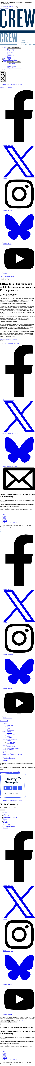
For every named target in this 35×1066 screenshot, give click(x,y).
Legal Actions (7, 58)
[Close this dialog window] (0, 1024)
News (5, 61)
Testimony (9, 737)
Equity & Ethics (11, 50)
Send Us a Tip (7, 752)
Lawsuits (9, 733)
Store (4, 69)
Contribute (12, 84)
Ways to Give (10, 55)
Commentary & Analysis (13, 64)
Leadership (10, 52)
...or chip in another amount (10, 522)
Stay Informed (4, 721)
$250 (4, 518)
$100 (4, 516)
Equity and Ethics (11, 725)
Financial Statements (8, 749)
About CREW (11, 49)
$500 (4, 519)
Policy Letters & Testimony (14, 68)
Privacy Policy (7, 757)
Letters (8, 736)
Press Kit (5, 751)
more (22, 1020)
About (5, 47)
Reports (9, 740)
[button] (3, 77)
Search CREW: (4, 808)
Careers (9, 54)
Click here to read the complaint (8, 339)
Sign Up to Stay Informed (7, 276)
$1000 (5, 521)
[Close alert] (17, 7)
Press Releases (11, 63)
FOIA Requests (11, 742)
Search (2, 809)
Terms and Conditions (9, 758)
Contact (9, 57)
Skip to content (4, 8)
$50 (4, 515)
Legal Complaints (11, 734)
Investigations (10, 743)
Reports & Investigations (10, 60)
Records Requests (11, 66)
